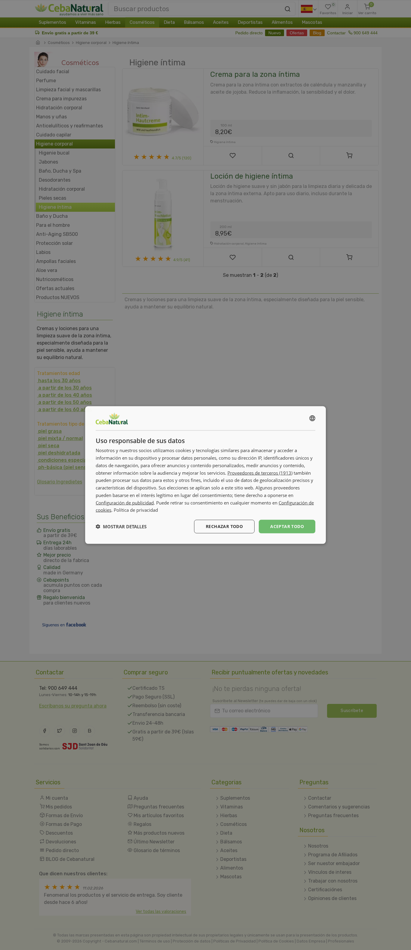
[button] (121, 526)
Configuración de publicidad (125, 502)
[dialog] (205, 475)
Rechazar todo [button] (224, 526)
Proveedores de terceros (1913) (259, 473)
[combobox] (312, 418)
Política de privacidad (136, 510)
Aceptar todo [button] (287, 526)
